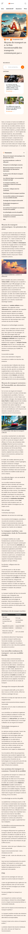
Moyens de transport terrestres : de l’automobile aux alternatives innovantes (12, 169)
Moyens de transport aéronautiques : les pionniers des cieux (14, 156)
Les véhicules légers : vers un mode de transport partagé (13, 179)
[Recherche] (25, 3)
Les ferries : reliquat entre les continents (11, 189)
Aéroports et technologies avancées (13, 165)
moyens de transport (12, 124)
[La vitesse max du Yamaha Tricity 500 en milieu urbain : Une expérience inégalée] (14, 78)
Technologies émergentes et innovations (10, 204)
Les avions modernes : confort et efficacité (12, 161)
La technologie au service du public (12, 212)
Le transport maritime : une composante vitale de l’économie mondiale (12, 184)
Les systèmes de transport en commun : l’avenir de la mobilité (14, 208)
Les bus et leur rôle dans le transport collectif (13, 174)
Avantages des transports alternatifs (13, 200)
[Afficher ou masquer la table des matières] (18, 153)
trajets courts (12, 128)
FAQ (4, 219)
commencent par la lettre (7, 132)
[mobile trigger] (3, 3)
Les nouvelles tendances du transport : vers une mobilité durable (13, 196)
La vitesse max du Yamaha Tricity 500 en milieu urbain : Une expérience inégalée (13, 87)
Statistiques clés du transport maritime (14, 193)
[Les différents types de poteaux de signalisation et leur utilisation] (14, 100)
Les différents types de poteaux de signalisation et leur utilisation (13, 107)
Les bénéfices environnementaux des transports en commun (13, 215)
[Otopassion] (11, 3)
